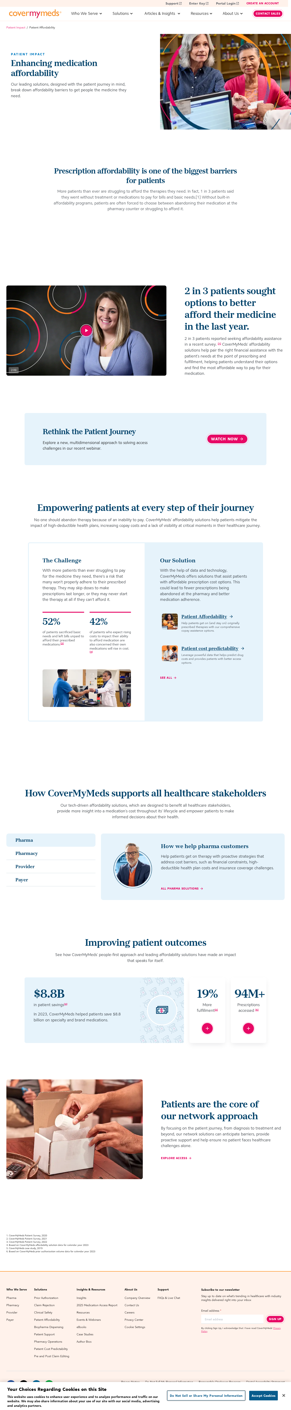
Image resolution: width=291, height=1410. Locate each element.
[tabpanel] (193, 867)
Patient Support (44, 1334)
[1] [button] (219, 343)
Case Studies (85, 1334)
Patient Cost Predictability (51, 1349)
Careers (129, 1312)
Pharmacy (12, 1305)
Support (172, 3)
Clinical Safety (43, 1312)
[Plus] (207, 1028)
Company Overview (137, 1298)
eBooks (81, 1327)
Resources (83, 1312)
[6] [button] (256, 1009)
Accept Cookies (263, 1395)
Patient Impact (15, 27)
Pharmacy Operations (48, 1341)
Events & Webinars (89, 1319)
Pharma (11, 1298)
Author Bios (84, 1341)
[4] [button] (65, 1004)
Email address (211, 1310)
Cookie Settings (135, 1327)
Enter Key (197, 3)
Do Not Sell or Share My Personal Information (206, 1395)
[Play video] (86, 330)
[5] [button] (216, 1009)
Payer (10, 1319)
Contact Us (132, 1305)
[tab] (50, 840)
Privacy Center (134, 1319)
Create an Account (262, 3)
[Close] (284, 1395)
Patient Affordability (47, 1319)
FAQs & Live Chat (169, 1298)
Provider (11, 1312)
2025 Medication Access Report (97, 1305)
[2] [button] (62, 643)
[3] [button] (91, 651)
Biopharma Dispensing (48, 1327)
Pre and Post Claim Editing (51, 1356)
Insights (81, 1298)
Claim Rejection (44, 1305)
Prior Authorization (46, 1298)
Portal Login (226, 3)
